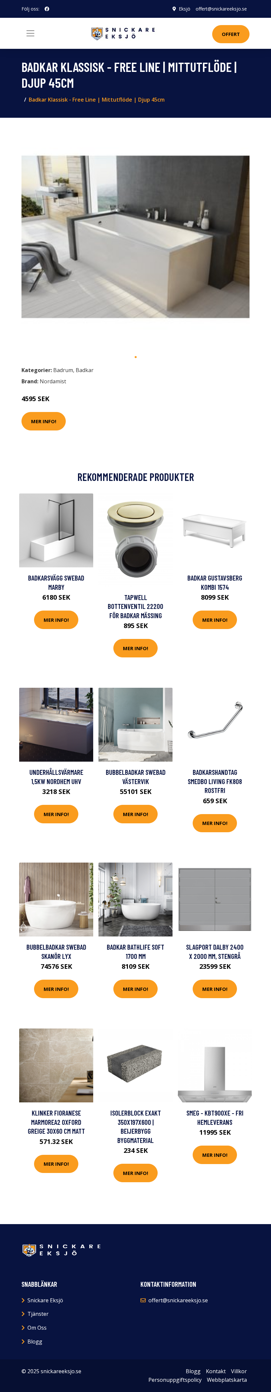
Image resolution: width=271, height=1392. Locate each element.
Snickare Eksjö (45, 1300)
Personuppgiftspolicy (175, 1379)
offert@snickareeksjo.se (221, 9)
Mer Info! (43, 421)
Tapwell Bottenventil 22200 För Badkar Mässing (135, 606)
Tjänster (38, 1313)
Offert (231, 34)
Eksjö (184, 9)
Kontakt (216, 1371)
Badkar (85, 370)
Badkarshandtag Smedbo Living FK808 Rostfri (215, 781)
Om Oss (37, 1327)
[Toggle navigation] (30, 33)
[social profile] (47, 9)
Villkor (239, 1371)
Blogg (34, 1341)
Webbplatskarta (227, 1379)
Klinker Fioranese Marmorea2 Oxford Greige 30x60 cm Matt (56, 1122)
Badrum (63, 370)
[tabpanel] (135, 237)
